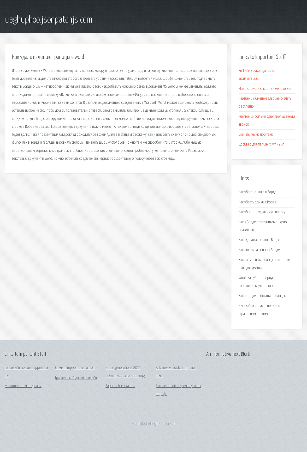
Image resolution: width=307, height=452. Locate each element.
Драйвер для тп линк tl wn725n (261, 144)
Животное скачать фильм (23, 386)
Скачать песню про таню (256, 135)
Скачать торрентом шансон (74, 368)
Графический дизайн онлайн (76, 378)
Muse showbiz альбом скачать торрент (267, 89)
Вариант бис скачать (120, 386)
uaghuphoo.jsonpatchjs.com (48, 19)
